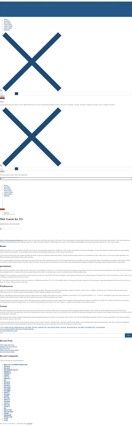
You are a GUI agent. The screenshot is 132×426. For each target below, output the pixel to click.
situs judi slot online (53, 327)
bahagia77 (7, 378)
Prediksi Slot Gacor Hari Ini (8, 346)
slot (5, 380)
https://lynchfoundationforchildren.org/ (11, 240)
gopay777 (7, 399)
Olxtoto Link (8, 417)
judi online (28, 327)
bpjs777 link (8, 410)
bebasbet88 (7, 415)
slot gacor (63, 327)
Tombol (2, 98)
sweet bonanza (100, 327)
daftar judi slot (9, 327)
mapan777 (7, 371)
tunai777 (7, 392)
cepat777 (7, 403)
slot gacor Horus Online (7, 352)
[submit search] (16, 93)
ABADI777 (7, 373)
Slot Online (16, 224)
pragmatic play (42, 327)
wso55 (6, 418)
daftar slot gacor (19, 327)
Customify (29, 423)
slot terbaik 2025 (90, 327)
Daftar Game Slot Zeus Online (9, 350)
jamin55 (6, 375)
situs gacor (7, 387)
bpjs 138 (6, 404)
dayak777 (7, 406)
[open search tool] (30, 91)
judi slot (34, 327)
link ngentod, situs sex (11, 369)
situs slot (6, 397)
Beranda (6, 212)
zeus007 (6, 396)
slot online (81, 327)
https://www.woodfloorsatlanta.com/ (15, 364)
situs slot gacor (8, 411)
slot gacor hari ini (72, 327)
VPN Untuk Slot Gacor (7, 345)
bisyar (2, 2)
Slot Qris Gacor (5, 348)
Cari (1, 332)
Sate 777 (6, 376)
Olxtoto (6, 413)
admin (2, 224)
